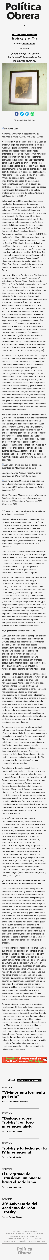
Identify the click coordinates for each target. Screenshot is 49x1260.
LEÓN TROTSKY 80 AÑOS (24, 34)
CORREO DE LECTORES (15, 1239)
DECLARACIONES (10, 1241)
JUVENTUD (34, 1236)
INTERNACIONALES (29, 1231)
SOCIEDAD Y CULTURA (19, 1236)
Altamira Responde (37, 1241)
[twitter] (22, 114)
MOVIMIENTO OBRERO (15, 1234)
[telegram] (27, 114)
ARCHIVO (38, 1239)
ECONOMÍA (38, 1234)
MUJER (29, 1234)
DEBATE (29, 1239)
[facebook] (17, 114)
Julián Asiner (28, 44)
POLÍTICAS (16, 1231)
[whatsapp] (32, 114)
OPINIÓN (22, 1241)
